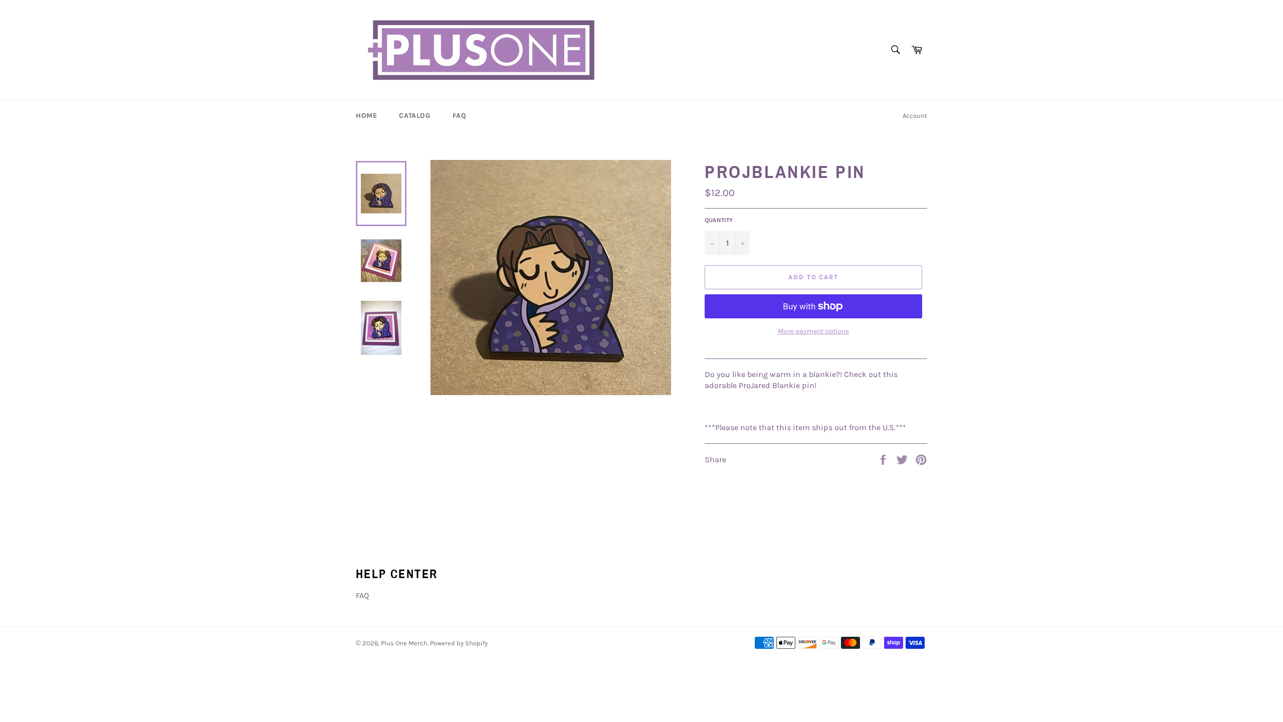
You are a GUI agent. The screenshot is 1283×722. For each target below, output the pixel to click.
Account (915, 115)
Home (366, 115)
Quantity (719, 220)
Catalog (414, 115)
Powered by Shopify (459, 643)
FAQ (460, 115)
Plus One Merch (404, 643)
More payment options (813, 331)
